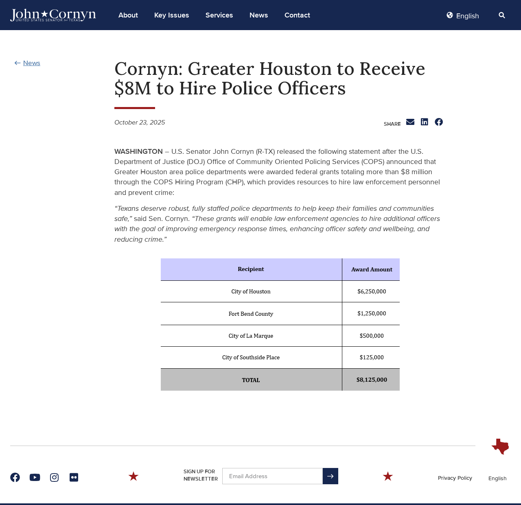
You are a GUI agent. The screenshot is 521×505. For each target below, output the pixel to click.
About (128, 15)
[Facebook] (15, 477)
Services (219, 15)
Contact (297, 15)
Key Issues (171, 15)
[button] (128, 15)
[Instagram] (54, 477)
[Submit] (330, 476)
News (259, 15)
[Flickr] (73, 477)
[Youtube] (34, 477)
